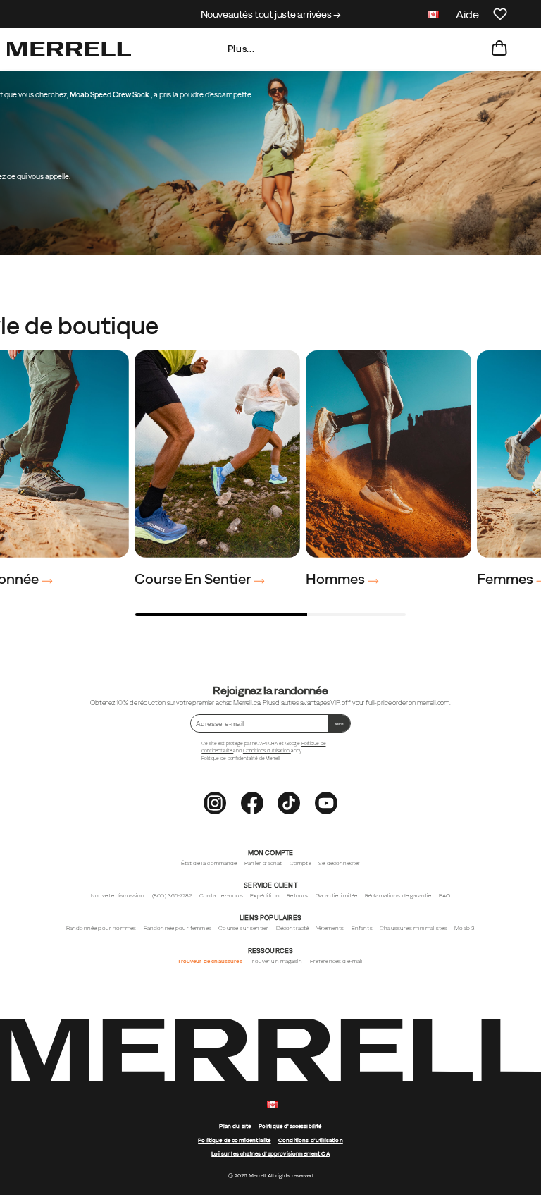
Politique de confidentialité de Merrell (240, 758)
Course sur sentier (243, 928)
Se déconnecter (339, 863)
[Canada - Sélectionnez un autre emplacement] (433, 15)
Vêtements (330, 928)
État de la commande (209, 863)
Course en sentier (194, 578)
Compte (300, 863)
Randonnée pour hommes (101, 928)
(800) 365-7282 (172, 896)
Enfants (362, 928)
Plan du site (235, 1126)
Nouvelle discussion (118, 896)
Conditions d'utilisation (267, 750)
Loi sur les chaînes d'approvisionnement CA (270, 1154)
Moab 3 (464, 928)
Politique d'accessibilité (290, 1126)
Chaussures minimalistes (413, 928)
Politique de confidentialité (234, 1140)
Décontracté (292, 928)
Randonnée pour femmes (177, 928)
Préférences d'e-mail (336, 961)
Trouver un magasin (275, 961)
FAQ (444, 896)
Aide (467, 14)
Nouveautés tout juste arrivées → (271, 14)
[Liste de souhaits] (500, 14)
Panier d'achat (263, 863)
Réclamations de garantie (398, 896)
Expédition (265, 896)
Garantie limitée (337, 896)
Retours (297, 896)
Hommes (337, 578)
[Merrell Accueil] (69, 48)
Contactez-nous (221, 896)
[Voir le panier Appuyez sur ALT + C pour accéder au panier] (499, 49)
